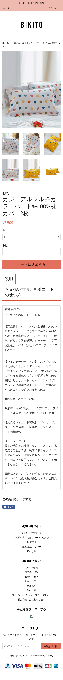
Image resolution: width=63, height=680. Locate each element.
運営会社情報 (31, 572)
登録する (51, 646)
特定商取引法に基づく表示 (31, 599)
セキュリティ (31, 581)
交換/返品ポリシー (31, 546)
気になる (31, 551)
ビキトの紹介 (31, 567)
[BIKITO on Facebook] (31, 617)
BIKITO (29, 655)
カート (57, 8)
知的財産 (31, 590)
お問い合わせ (31, 577)
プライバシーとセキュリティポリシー (31, 595)
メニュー (11, 8)
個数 (5, 245)
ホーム (5, 43)
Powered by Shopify (43, 655)
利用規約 (31, 586)
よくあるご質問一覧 (31, 533)
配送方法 (31, 542)
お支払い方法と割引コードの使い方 (29, 292)
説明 (9, 279)
